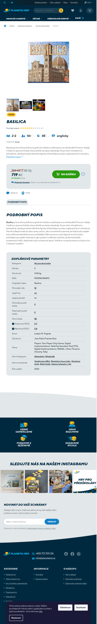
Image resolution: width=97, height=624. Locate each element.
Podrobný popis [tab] (17, 202)
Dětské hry (10, 588)
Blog (65, 2)
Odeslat (52, 522)
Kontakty (74, 2)
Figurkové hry (11, 592)
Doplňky (9, 601)
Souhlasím (81, 607)
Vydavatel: (12, 142)
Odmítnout (65, 607)
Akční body (45, 364)
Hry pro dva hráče (42, 263)
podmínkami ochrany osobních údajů (41, 528)
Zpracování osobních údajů (76, 583)
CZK (89, 3)
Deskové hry (11, 575)
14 (35, 288)
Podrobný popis (13, 157)
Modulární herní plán (60, 361)
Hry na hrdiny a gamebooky (16, 583)
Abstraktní (39, 356)
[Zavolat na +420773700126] (7, 2)
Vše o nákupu (55, 2)
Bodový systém (41, 2)
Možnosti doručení (22, 182)
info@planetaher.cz (45, 558)
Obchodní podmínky (73, 579)
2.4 (35, 328)
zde (40, 611)
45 (35, 319)
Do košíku (68, 174)
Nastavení (16, 618)
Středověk (50, 356)
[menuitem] (17, 19)
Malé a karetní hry (13, 579)
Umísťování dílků (42, 361)
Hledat (61, 10)
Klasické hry (10, 597)
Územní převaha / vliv (61, 364)
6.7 (35, 324)
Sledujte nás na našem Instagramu (48, 464)
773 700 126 (45, 553)
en (35, 293)
